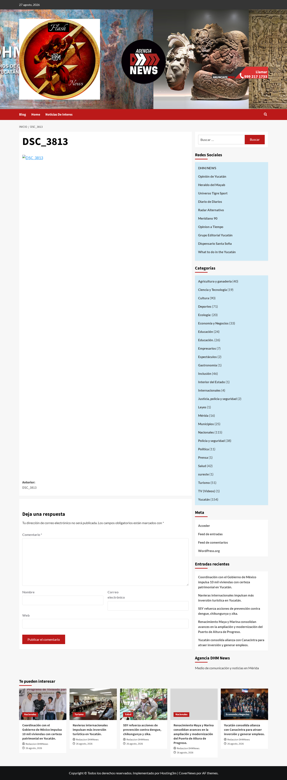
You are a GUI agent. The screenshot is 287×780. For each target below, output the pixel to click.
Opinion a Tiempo (210, 227)
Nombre (28, 592)
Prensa (203, 457)
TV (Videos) (206, 491)
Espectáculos (207, 357)
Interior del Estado (211, 382)
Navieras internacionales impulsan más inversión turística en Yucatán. (226, 597)
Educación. (206, 340)
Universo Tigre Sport (213, 193)
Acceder (204, 525)
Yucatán (204, 499)
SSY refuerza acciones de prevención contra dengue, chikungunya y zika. (229, 611)
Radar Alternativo (211, 210)
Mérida (203, 415)
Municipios (206, 424)
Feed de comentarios (213, 542)
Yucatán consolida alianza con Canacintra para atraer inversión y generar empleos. (231, 642)
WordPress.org (209, 551)
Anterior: (29, 485)
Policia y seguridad (211, 441)
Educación (205, 331)
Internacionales (209, 390)
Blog (22, 114)
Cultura (203, 298)
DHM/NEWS (207, 168)
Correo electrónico (116, 594)
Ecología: (204, 315)
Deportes (204, 306)
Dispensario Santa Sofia (215, 243)
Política (203, 449)
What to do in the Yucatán (217, 252)
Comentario (32, 534)
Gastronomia (207, 365)
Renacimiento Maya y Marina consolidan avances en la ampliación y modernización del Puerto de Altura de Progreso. (230, 627)
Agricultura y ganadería (215, 281)
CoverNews (187, 773)
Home (35, 114)
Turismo (204, 482)
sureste (203, 474)
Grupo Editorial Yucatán (215, 235)
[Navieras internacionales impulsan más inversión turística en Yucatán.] (93, 704)
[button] (265, 114)
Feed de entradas (210, 534)
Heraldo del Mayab (211, 185)
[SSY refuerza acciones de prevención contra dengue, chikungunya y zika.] (143, 704)
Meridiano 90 (207, 218)
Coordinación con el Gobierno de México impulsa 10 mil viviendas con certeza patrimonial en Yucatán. (227, 582)
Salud (202, 466)
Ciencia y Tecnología (212, 290)
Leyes (202, 407)
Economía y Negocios (213, 323)
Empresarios (207, 348)
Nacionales (206, 432)
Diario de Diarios (210, 201)
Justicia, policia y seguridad (217, 399)
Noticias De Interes (58, 114)
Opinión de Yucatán (212, 176)
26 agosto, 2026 (34, 748)
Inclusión (204, 373)
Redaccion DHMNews (37, 744)
